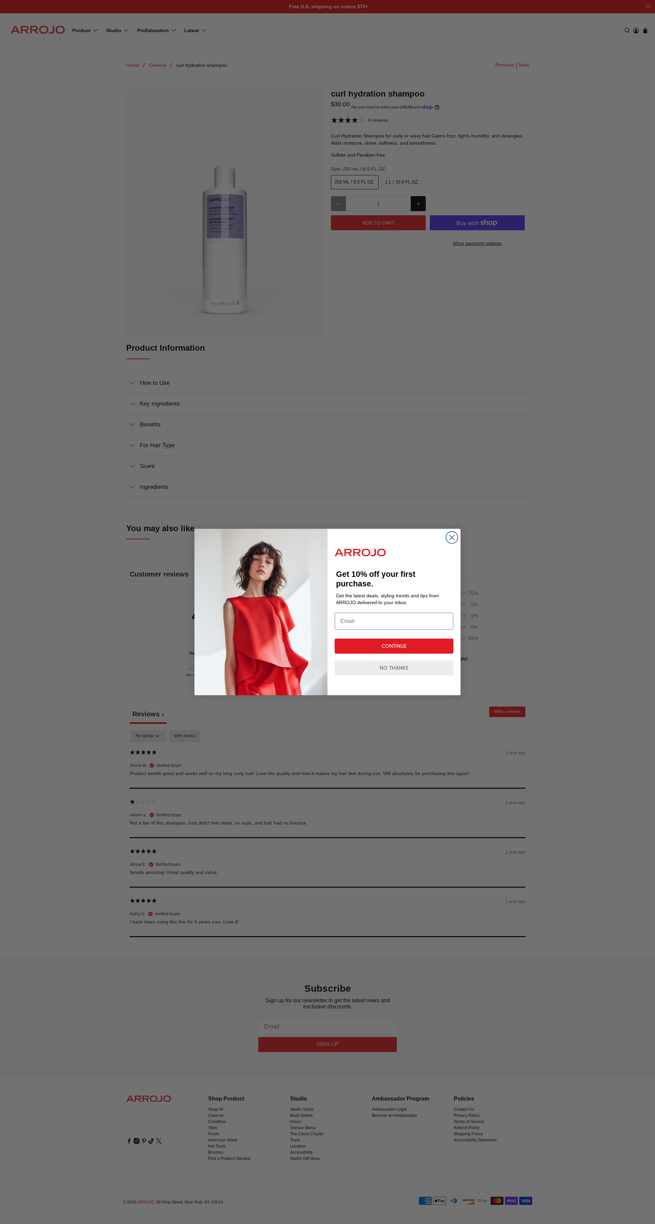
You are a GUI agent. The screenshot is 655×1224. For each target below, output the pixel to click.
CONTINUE (394, 646)
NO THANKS (394, 668)
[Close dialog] (452, 537)
